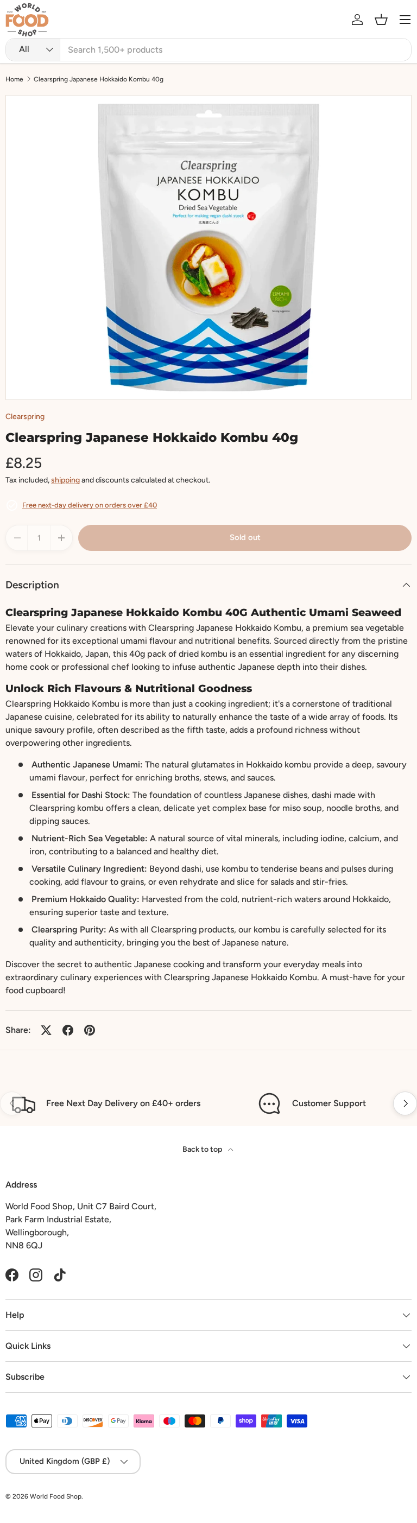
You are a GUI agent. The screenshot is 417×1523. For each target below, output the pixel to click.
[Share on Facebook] (68, 1030)
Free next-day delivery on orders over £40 (89, 505)
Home (14, 79)
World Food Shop (55, 1496)
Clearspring (25, 416)
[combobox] (208, 50)
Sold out (245, 537)
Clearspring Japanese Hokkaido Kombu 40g (98, 79)
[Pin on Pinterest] (89, 1030)
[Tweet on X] (46, 1030)
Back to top (203, 1149)
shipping (65, 480)
